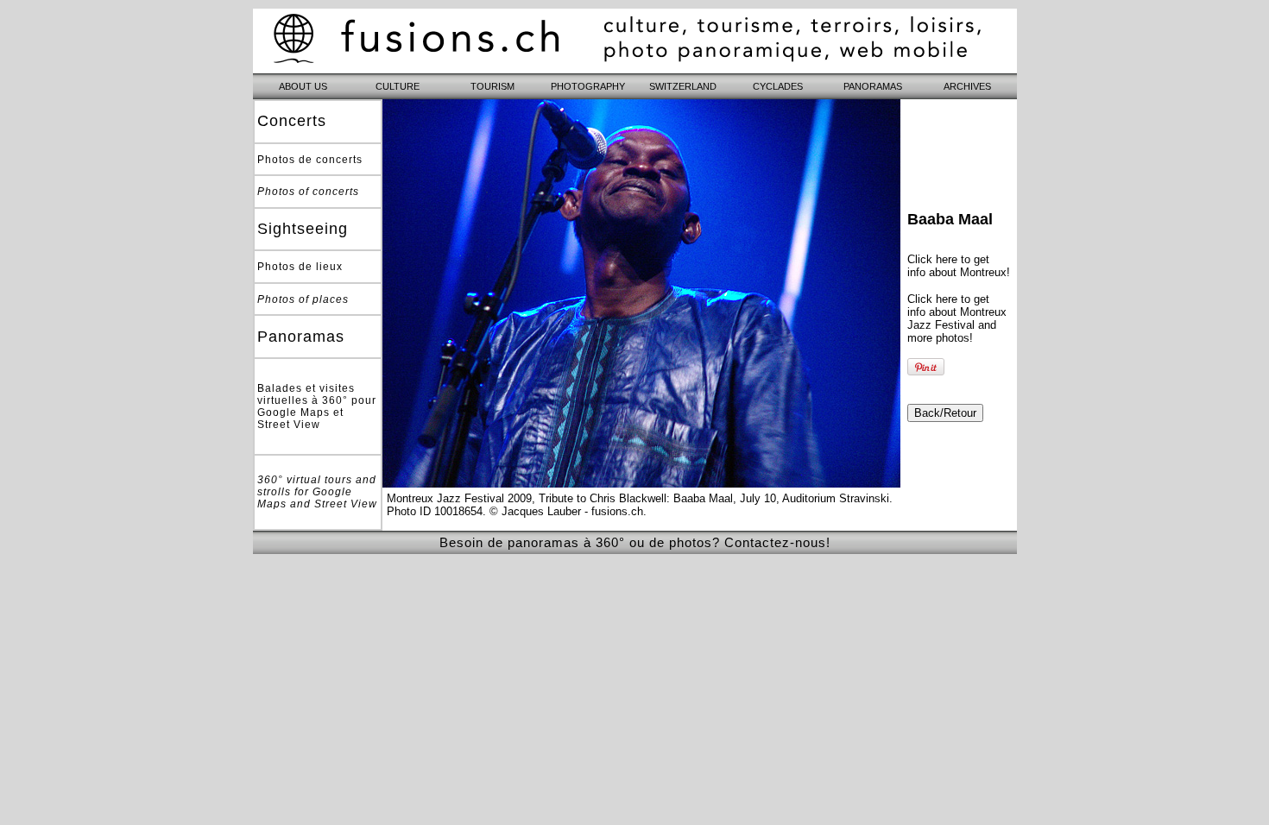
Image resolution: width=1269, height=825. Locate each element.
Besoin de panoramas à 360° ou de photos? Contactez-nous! (634, 542)
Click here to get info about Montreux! (958, 266)
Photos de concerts (310, 160)
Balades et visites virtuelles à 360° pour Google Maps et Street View (316, 406)
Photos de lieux (300, 267)
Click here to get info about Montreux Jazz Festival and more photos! (957, 318)
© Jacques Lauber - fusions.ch (566, 511)
